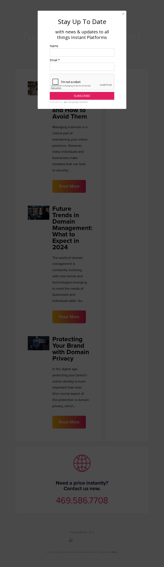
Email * (55, 60)
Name (54, 46)
